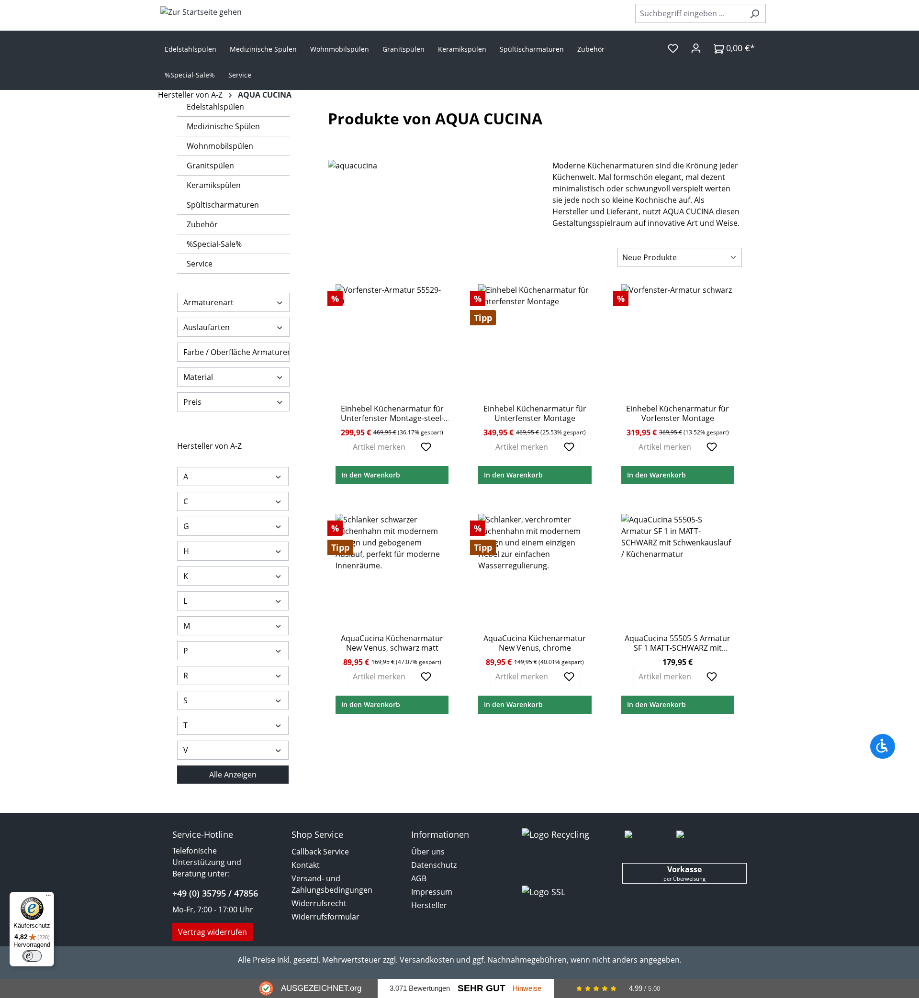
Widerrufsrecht (319, 903)
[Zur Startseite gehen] (201, 11)
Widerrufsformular (325, 916)
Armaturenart (208, 302)
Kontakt (305, 865)
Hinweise (527, 988)
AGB (418, 878)
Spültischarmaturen (223, 205)
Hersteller (429, 905)
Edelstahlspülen (215, 106)
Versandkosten (427, 959)
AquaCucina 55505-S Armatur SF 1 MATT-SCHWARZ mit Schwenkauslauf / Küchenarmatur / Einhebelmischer (677, 643)
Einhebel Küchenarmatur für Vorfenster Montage (677, 413)
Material (198, 377)
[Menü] (48, 897)
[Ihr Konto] (695, 47)
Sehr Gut (481, 988)
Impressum (431, 892)
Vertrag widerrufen (212, 932)
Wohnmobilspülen (220, 146)
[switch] (32, 956)
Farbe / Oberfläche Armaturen (236, 352)
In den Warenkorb (370, 474)
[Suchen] (754, 13)
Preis (192, 402)
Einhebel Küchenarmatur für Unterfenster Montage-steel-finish (392, 413)
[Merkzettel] (672, 47)
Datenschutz (434, 865)
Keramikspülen (214, 185)
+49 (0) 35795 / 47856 (215, 893)
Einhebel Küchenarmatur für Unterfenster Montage (534, 413)
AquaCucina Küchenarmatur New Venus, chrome (534, 643)
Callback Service (320, 851)
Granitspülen (210, 165)
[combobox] (689, 13)
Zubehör (202, 224)
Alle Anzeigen (233, 774)
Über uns (428, 851)
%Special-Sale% (214, 244)
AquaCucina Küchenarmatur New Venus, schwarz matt (392, 643)
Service (200, 263)
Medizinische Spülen (223, 126)
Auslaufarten (206, 327)
